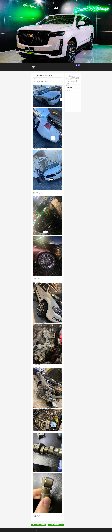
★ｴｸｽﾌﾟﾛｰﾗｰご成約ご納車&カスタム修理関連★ (38, 524)
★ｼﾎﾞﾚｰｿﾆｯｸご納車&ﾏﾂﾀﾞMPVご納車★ (72, 81)
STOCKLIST (59, 65)
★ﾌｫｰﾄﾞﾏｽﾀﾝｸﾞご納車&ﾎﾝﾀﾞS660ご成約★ (73, 77)
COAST (68, 65)
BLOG (70, 65)
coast (36, 76)
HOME (56, 65)
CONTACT (73, 65)
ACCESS (64, 530)
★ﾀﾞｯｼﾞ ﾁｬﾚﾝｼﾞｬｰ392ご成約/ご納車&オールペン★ (55, 524)
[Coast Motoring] (34, 66)
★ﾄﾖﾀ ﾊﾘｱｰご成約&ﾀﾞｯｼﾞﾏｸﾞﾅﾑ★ (72, 80)
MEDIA (65, 65)
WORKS (63, 65)
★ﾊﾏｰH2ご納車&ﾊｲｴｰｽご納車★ (71, 76)
